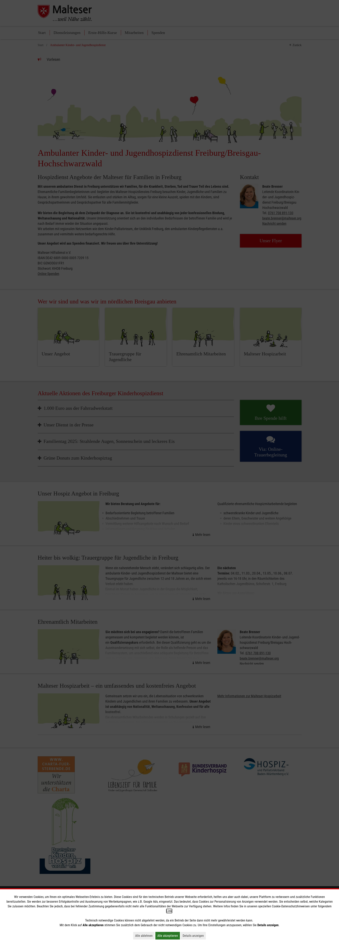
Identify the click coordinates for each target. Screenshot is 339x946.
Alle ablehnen (145, 936)
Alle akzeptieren (168, 936)
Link (169, 911)
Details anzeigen (194, 936)
